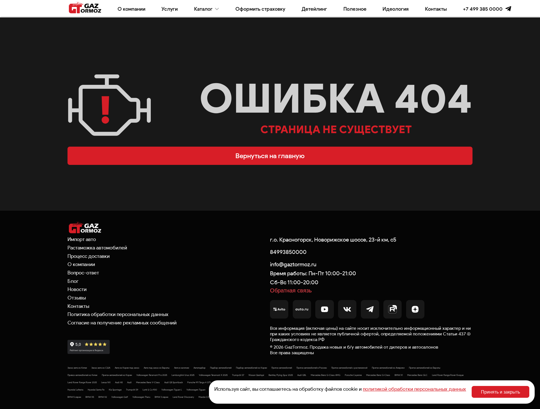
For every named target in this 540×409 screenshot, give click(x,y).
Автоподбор (200, 367)
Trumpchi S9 (132, 389)
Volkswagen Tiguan (195, 389)
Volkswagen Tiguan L (171, 389)
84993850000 (288, 252)
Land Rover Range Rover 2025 (82, 382)
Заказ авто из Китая (77, 367)
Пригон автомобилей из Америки (388, 367)
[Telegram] (508, 8)
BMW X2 (102, 397)
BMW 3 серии (161, 397)
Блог (73, 281)
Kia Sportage (115, 389)
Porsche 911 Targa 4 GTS (199, 382)
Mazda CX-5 (205, 397)
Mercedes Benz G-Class (378, 375)
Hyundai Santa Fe (96, 389)
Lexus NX (106, 382)
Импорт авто (82, 239)
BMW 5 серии (74, 397)
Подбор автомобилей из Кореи (251, 367)
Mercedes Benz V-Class (148, 382)
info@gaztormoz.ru (293, 264)
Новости (77, 289)
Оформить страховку (260, 9)
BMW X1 (399, 375)
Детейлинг (314, 9)
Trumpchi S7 (238, 375)
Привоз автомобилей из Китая (82, 375)
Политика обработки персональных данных (118, 314)
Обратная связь (291, 290)
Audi (129, 382)
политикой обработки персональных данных (414, 389)
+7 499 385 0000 (483, 9)
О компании (131, 9)
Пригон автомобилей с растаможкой (349, 367)
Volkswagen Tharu (141, 397)
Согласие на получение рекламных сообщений (122, 323)
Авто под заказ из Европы (157, 367)
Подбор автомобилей (220, 367)
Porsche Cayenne (353, 375)
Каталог (203, 9)
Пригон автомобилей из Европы (424, 367)
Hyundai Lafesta (75, 389)
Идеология (395, 9)
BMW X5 (90, 397)
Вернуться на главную (270, 156)
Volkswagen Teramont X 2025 (213, 375)
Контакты (436, 9)
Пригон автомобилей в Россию (311, 367)
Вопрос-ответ (83, 273)
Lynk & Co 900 (150, 389)
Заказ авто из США (100, 367)
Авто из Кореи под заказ (127, 367)
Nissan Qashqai (256, 375)
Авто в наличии (181, 367)
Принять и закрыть (500, 391)
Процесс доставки (89, 256)
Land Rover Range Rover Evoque (448, 375)
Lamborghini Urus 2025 (183, 375)
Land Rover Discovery (183, 397)
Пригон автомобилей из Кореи (117, 375)
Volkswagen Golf (119, 397)
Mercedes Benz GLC (417, 375)
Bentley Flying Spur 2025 (281, 375)
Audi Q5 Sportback (173, 382)
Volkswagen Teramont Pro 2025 (151, 375)
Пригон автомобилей (281, 367)
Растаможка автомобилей (97, 248)
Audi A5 (119, 382)
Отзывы (77, 298)
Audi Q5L (301, 375)
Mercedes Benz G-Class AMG (325, 375)
